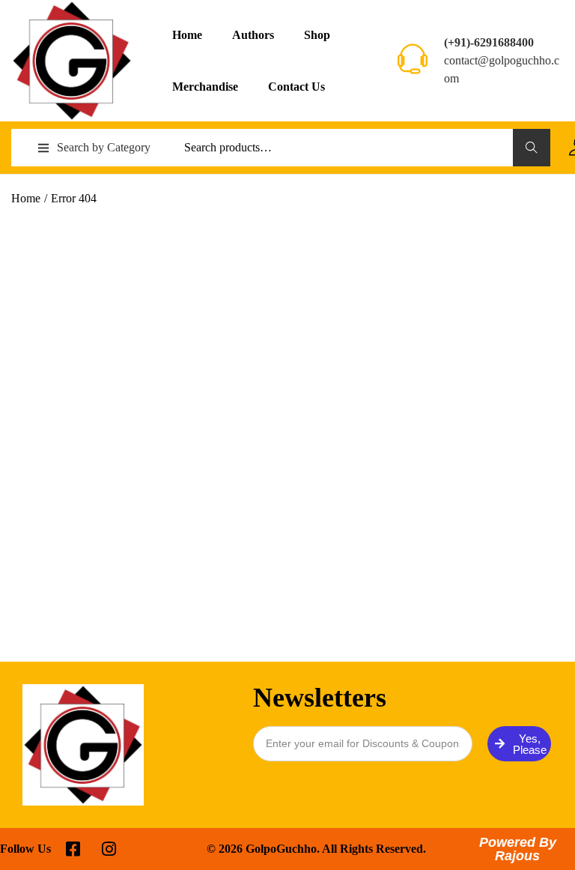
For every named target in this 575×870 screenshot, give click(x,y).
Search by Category (103, 147)
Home (25, 198)
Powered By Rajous (517, 849)
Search (532, 147)
